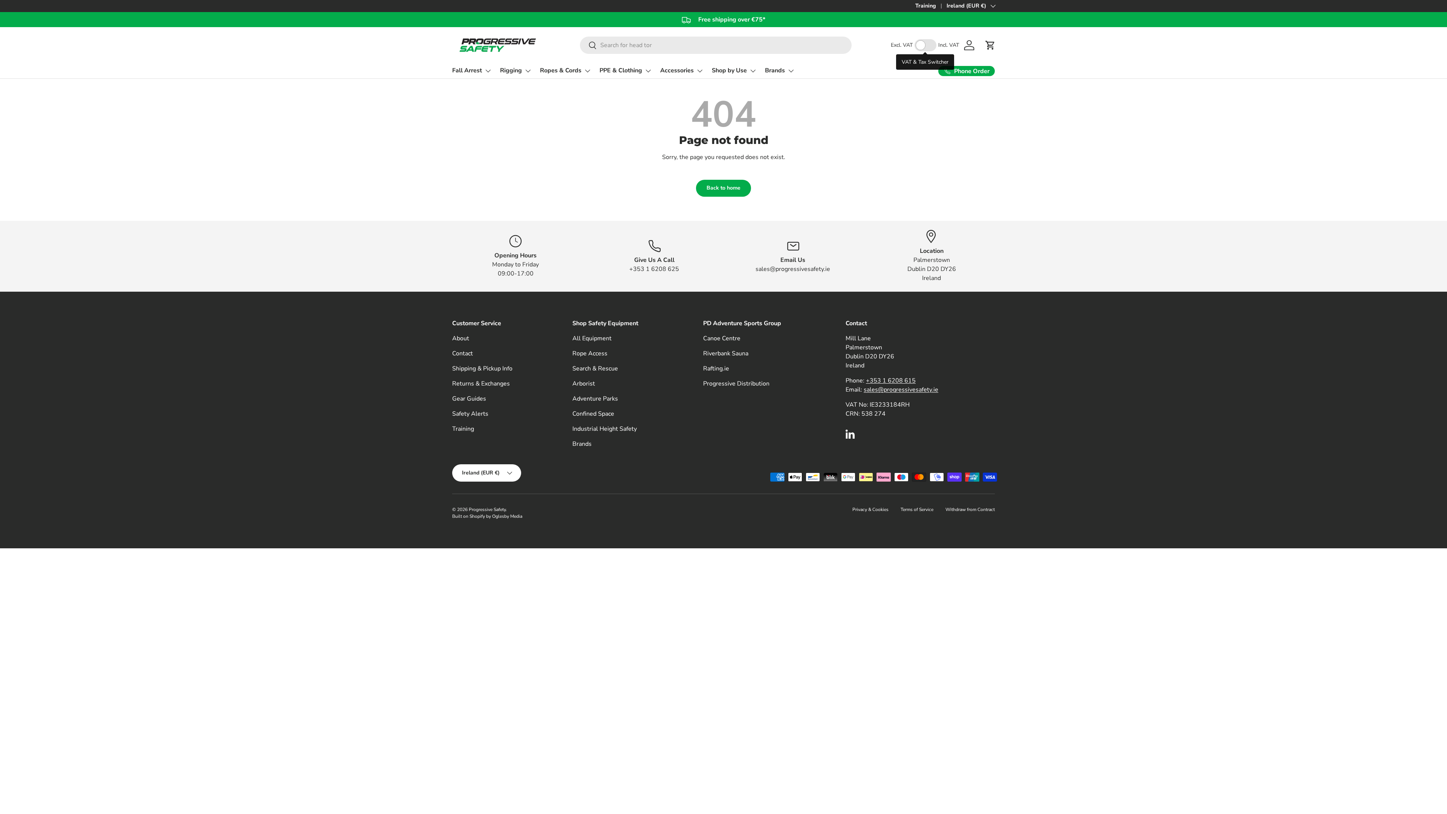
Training (925, 5)
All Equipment (592, 338)
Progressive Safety (487, 509)
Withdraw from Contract (970, 509)
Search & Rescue (595, 368)
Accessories (677, 70)
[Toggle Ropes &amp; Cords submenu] (587, 70)
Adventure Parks (595, 399)
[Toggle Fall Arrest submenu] (488, 70)
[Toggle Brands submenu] (790, 70)
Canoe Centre (721, 338)
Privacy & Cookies (870, 509)
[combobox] (716, 45)
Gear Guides (469, 399)
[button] (990, 45)
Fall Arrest (467, 70)
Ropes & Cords (560, 70)
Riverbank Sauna (725, 353)
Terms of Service (917, 509)
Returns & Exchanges (481, 383)
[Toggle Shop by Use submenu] (752, 70)
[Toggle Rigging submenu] (527, 70)
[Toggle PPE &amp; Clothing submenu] (648, 70)
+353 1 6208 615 (891, 380)
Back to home (723, 187)
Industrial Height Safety (604, 429)
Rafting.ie (716, 368)
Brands (775, 70)
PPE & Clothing (621, 70)
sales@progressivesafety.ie (901, 390)
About (460, 338)
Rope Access (589, 353)
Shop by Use (729, 70)
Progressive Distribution (736, 383)
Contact (462, 353)
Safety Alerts (470, 414)
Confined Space (593, 414)
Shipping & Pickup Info (482, 368)
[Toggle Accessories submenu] (699, 70)
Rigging (511, 70)
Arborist (583, 383)
